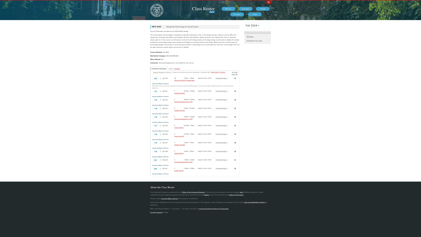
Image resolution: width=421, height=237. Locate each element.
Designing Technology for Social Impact (182, 27)
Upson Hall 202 (179, 136)
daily (241, 192)
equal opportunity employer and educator (214, 209)
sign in (212, 12)
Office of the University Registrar (193, 192)
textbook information (236, 195)
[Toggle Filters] (257, 32)
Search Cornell (269, 2)
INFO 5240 (214, 72)
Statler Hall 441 (178, 171)
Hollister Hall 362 (179, 93)
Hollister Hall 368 (179, 145)
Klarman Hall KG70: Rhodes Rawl (184, 80)
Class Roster (203, 8)
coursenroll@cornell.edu (169, 199)
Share (249, 36)
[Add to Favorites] (160, 78)
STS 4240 (222, 72)
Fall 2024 (252, 25)
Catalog (206, 195)
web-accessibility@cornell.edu (254, 202)
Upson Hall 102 (179, 128)
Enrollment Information (159, 69)
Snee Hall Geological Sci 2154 (183, 102)
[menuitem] (228, 9)
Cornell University (156, 212)
